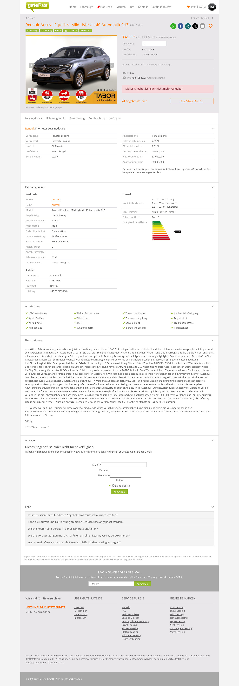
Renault (56, 199)
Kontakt (143, 7)
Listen (119, 480)
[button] (173, 26)
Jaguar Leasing (178, 621)
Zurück (31, 18)
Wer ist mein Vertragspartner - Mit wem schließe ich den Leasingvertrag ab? (74, 542)
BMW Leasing (177, 610)
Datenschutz (80, 614)
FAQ (124, 610)
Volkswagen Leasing (181, 628)
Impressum (80, 617)
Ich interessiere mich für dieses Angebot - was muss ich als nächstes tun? (72, 515)
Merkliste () (198, 6)
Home (72, 7)
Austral (56, 204)
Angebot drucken (136, 101)
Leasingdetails (33, 118)
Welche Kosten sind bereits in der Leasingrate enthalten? (63, 528)
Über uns (79, 607)
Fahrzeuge (86, 7)
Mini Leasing (177, 614)
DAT (32, 662)
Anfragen (115, 118)
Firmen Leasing (130, 628)
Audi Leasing (177, 607)
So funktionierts (161, 7)
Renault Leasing (179, 617)
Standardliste (122, 485)
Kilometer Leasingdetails (45, 128)
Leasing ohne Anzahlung (135, 621)
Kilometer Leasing (131, 635)
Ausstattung (77, 118)
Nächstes (206, 18)
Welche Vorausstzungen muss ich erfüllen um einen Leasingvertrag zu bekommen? (79, 535)
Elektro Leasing (130, 631)
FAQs (28, 507)
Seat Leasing (177, 624)
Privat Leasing (129, 624)
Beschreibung (97, 118)
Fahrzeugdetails (56, 118)
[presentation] (31, 65)
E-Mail (96, 464)
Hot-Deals (106, 7)
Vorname (104, 470)
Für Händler (80, 610)
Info (132, 7)
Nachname (104, 475)
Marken (121, 7)
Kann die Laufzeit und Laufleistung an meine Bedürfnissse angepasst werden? (75, 522)
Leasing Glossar (130, 617)
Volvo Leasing (177, 631)
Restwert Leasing (131, 638)
